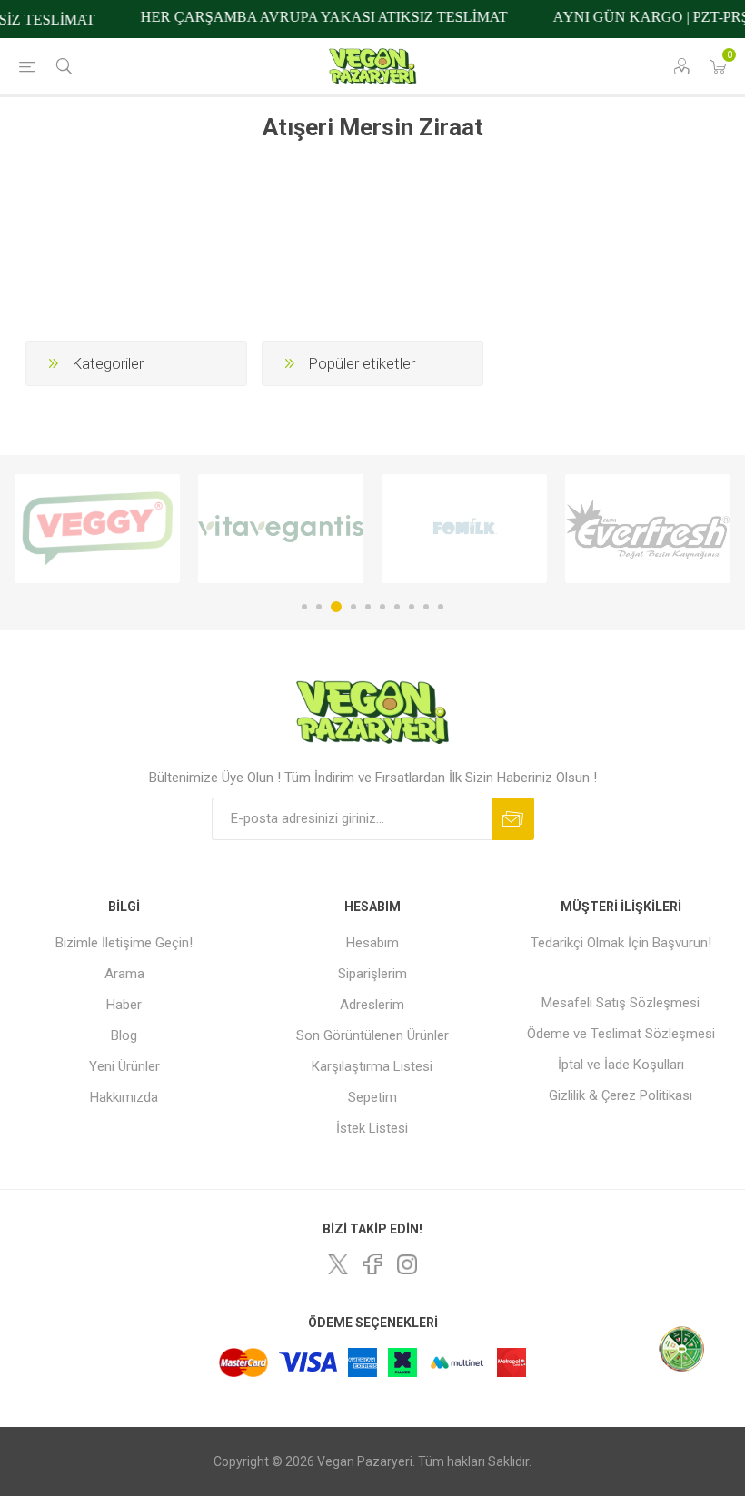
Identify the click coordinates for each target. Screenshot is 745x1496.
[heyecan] (338, 1264)
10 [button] (440, 606)
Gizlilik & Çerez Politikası (620, 1095)
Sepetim (372, 1097)
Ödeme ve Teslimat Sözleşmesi (621, 1033)
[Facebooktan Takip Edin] (372, 1264)
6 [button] (382, 606)
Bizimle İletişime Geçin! (124, 943)
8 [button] (411, 606)
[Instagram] (407, 1264)
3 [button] (333, 606)
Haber (124, 1004)
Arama (124, 974)
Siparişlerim (372, 974)
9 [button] (426, 606)
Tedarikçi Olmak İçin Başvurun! (621, 943)
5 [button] (368, 606)
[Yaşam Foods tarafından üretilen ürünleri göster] (657, 528)
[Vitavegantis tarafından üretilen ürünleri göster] (107, 528)
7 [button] (397, 606)
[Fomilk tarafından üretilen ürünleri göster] (290, 528)
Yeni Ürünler (124, 1066)
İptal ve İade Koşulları (621, 1064)
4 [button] (350, 606)
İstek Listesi (372, 1128)
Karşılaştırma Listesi (372, 1066)
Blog (124, 1035)
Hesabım (372, 943)
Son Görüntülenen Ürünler (372, 1035)
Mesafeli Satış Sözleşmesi (620, 1003)
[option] (107, 528)
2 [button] (319, 606)
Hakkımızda (124, 1097)
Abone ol (513, 819)
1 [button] (304, 606)
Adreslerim (372, 1004)
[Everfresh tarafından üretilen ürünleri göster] (474, 528)
